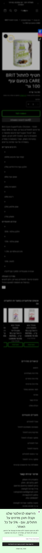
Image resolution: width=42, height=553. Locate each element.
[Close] (39, 511)
